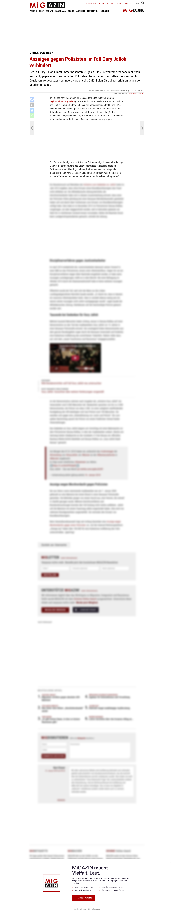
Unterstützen (116, 3)
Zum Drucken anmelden (136, 94)
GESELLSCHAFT (46, 11)
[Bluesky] (32, 110)
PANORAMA (60, 11)
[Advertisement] (87, 31)
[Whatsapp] (32, 115)
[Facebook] (32, 99)
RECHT (71, 11)
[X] (32, 105)
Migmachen (103, 3)
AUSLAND (80, 11)
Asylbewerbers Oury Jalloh (62, 101)
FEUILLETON (92, 11)
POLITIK (33, 11)
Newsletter (91, 3)
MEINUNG (104, 11)
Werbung (128, 3)
